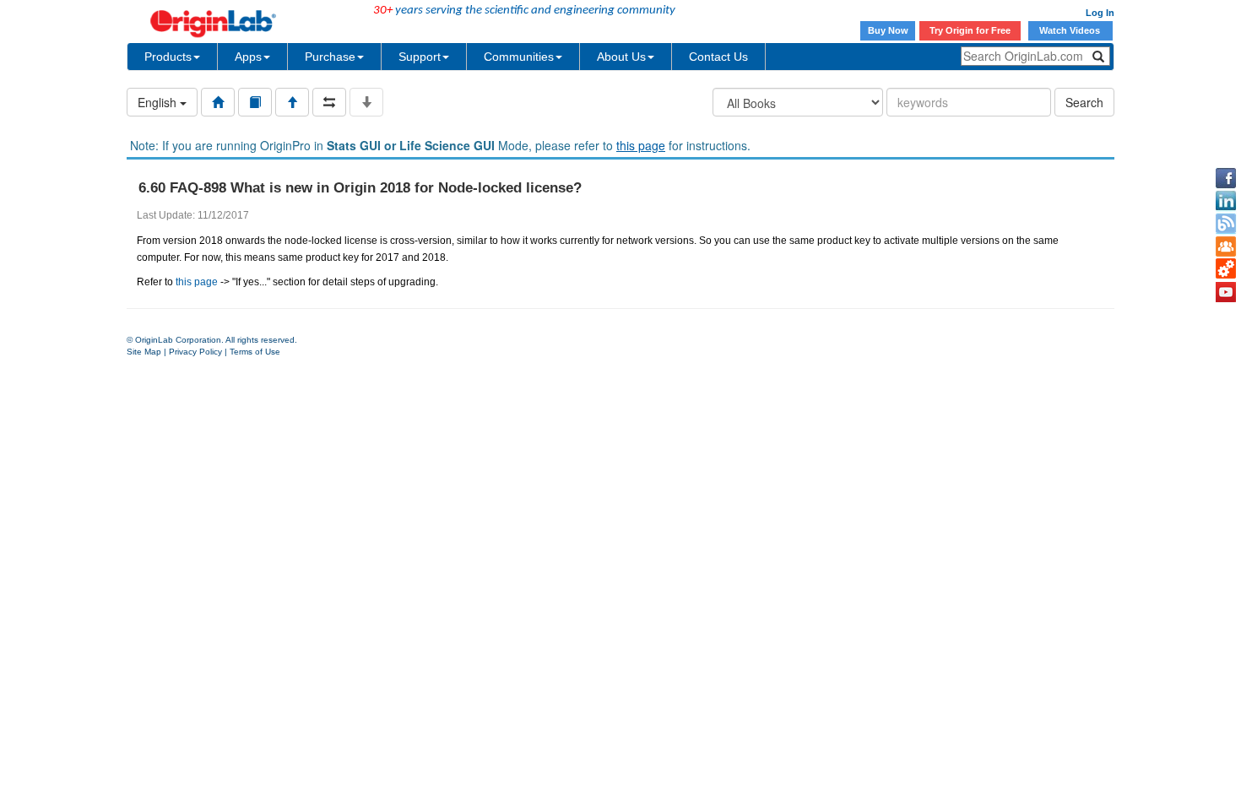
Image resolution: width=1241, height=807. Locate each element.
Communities (519, 56)
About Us (621, 56)
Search (1084, 102)
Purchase (330, 56)
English (159, 102)
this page (640, 145)
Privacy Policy (195, 351)
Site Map (144, 351)
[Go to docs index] (218, 102)
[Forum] (1226, 246)
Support (419, 56)
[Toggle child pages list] (366, 102)
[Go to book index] (255, 102)
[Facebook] (1226, 178)
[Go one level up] (292, 102)
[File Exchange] (1226, 269)
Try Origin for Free (970, 30)
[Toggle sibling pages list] (329, 102)
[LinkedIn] (1226, 201)
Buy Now (888, 30)
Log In (1100, 13)
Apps (248, 56)
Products (168, 56)
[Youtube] (1226, 292)
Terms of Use (255, 351)
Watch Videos (1071, 30)
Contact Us (718, 56)
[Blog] (1226, 224)
